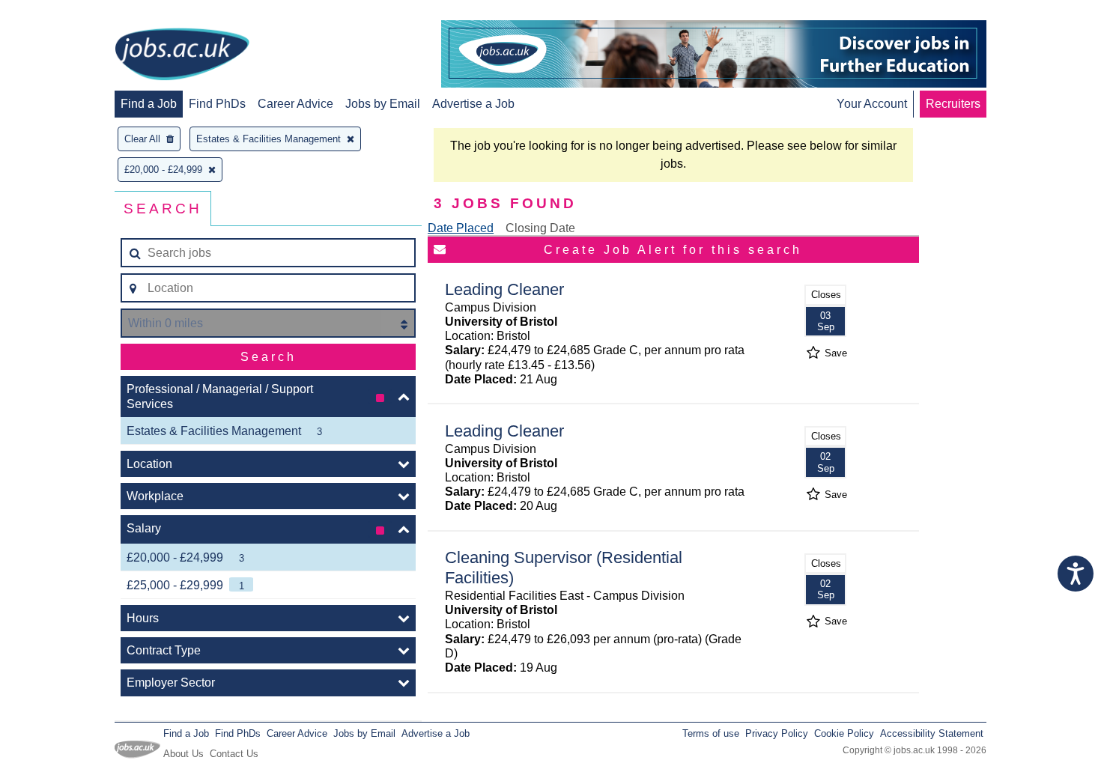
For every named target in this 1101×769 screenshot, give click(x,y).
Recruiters (953, 103)
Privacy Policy (776, 733)
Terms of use (710, 733)
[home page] (182, 55)
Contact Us (234, 753)
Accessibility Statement (931, 733)
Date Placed (461, 228)
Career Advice (295, 103)
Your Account (872, 103)
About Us (183, 753)
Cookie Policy (844, 733)
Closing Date (540, 228)
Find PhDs (217, 103)
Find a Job (149, 103)
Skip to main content (60, 13)
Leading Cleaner (504, 289)
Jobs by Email (382, 103)
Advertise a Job (473, 103)
